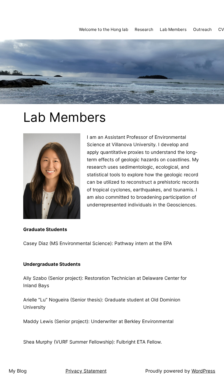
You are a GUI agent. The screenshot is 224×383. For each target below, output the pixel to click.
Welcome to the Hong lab (103, 29)
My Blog (17, 371)
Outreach (202, 29)
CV (221, 29)
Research (144, 29)
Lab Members (173, 29)
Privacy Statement (86, 371)
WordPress (203, 371)
